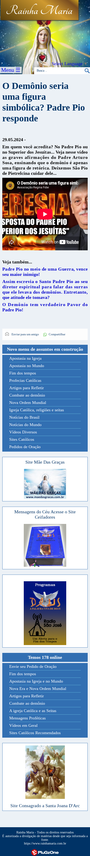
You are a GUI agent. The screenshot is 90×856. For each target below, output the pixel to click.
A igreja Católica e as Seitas (32, 710)
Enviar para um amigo (25, 334)
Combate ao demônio (27, 395)
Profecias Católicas (25, 380)
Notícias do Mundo (25, 424)
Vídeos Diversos (23, 432)
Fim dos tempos (22, 373)
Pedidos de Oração (25, 446)
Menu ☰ (11, 70)
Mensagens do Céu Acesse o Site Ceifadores (45, 514)
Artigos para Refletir (26, 388)
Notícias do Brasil (24, 417)
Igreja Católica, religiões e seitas (36, 410)
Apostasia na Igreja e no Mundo (36, 681)
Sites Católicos (21, 439)
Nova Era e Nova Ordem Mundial (37, 688)
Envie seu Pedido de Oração (33, 666)
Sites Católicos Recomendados (35, 732)
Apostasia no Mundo (26, 365)
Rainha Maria (39, 10)
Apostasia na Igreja (25, 358)
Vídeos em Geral (23, 725)
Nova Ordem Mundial (27, 402)
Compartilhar (57, 334)
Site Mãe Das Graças (45, 462)
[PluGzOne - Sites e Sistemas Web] (45, 852)
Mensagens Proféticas (27, 718)
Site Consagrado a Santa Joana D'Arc (45, 805)
